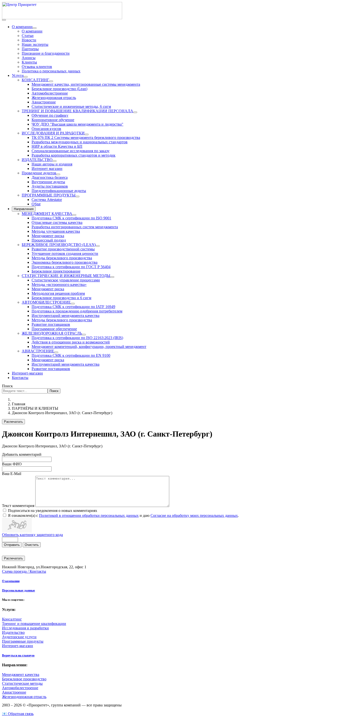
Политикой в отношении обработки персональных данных (89, 515)
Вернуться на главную (18, 655)
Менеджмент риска (48, 236)
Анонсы (29, 58)
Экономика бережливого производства (64, 262)
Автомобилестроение (50, 93)
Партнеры (30, 49)
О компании (22, 27)
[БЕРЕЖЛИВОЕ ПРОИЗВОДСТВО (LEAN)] (98, 246)
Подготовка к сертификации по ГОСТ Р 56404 (71, 267)
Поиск (7, 386)
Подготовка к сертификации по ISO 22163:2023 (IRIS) (77, 338)
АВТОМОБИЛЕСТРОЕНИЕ (46, 302)
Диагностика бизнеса (50, 177)
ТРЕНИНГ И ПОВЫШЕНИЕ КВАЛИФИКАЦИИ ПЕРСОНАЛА (77, 111)
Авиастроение (44, 102)
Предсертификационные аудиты (59, 191)
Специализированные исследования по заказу (71, 151)
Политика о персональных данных (51, 71)
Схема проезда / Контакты (24, 571)
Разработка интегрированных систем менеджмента (75, 227)
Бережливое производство (24, 679)
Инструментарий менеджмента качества (65, 315)
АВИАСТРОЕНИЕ (38, 351)
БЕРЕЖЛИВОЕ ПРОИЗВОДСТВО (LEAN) (59, 245)
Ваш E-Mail (11, 474)
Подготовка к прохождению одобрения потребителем (77, 311)
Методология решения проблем (58, 293)
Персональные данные (18, 590)
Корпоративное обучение (53, 120)
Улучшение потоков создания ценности (65, 253)
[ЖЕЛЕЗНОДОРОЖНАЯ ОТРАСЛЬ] (84, 334)
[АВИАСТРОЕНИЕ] (56, 352)
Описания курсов (46, 129)
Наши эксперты (35, 44)
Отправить (12, 545)
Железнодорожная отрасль (54, 98)
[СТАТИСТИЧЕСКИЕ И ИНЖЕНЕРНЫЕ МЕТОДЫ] (112, 277)
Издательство (13, 632)
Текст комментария (18, 506)
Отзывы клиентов (37, 67)
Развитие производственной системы (63, 249)
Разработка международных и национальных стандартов (80, 142)
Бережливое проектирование (56, 271)
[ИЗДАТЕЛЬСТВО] (54, 161)
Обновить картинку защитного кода (32, 535)
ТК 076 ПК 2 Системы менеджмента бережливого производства (86, 137)
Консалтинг (12, 619)
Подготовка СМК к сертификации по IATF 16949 (73, 307)
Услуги (18, 75)
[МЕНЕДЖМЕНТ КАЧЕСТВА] (74, 215)
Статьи (28, 35)
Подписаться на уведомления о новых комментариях (52, 510)
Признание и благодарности (46, 53)
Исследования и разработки (25, 628)
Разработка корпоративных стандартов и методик (73, 155)
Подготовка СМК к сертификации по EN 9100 (71, 355)
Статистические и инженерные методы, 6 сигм (71, 106)
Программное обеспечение (54, 329)
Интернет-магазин (27, 373)
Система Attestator (47, 199)
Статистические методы (22, 683)
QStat (36, 204)
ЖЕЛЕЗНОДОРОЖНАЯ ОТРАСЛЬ (52, 333)
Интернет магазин (47, 168)
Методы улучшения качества (56, 231)
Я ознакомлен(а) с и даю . (123, 515)
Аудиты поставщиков (50, 186)
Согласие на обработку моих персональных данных (194, 515)
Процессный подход (49, 240)
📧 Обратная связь (18, 714)
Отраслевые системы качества (57, 222)
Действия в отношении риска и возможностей (71, 342)
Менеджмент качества (20, 674)
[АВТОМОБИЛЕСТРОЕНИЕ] (73, 303)
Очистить (32, 545)
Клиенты (29, 62)
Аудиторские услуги (19, 637)
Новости (29, 40)
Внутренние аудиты (48, 182)
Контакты (20, 377)
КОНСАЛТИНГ (35, 80)
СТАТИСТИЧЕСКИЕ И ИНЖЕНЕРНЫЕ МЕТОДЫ (66, 276)
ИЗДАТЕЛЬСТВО (37, 160)
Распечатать (13, 422)
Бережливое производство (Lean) (59, 89)
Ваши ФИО (12, 464)
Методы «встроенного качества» (59, 284)
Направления (24, 209)
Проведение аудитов (39, 173)
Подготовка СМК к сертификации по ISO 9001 (71, 218)
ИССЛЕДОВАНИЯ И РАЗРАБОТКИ (53, 133)
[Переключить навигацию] (4, 20)
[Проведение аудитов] (58, 174)
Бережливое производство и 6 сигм (61, 298)
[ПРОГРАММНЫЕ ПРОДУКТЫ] (77, 196)
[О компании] (35, 28)
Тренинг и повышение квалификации (34, 623)
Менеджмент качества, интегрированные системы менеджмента (86, 84)
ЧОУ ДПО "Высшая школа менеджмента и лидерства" (77, 124)
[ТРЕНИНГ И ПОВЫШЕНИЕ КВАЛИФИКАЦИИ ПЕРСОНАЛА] (135, 112)
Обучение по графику (50, 115)
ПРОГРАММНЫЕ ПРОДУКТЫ (48, 195)
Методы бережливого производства (62, 258)
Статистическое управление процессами (66, 280)
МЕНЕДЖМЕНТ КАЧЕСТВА (47, 214)
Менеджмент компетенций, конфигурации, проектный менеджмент (89, 346)
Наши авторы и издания (52, 164)
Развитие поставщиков (51, 324)
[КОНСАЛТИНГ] (51, 81)
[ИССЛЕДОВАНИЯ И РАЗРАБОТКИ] (87, 134)
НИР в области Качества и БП (57, 146)
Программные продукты (22, 641)
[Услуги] (26, 77)
